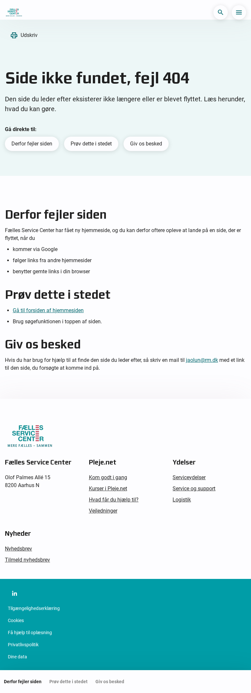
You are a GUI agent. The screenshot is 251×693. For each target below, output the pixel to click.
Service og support (194, 488)
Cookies (16, 620)
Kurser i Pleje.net (108, 488)
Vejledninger (103, 511)
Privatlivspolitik (23, 644)
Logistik (182, 500)
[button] (220, 12)
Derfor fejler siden (31, 144)
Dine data (17, 656)
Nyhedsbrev (18, 549)
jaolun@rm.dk (202, 360)
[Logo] (14, 12)
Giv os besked (146, 144)
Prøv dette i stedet (91, 144)
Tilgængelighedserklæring (34, 608)
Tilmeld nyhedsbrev (27, 560)
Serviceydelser (189, 477)
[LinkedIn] (14, 593)
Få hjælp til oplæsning (30, 632)
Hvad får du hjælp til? (114, 500)
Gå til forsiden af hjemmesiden (48, 310)
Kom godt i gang (108, 477)
